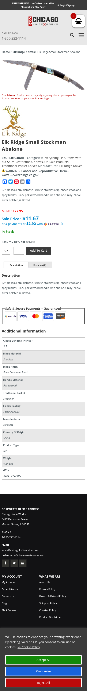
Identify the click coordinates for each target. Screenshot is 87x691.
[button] (43, 224)
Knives (38, 162)
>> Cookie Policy (29, 647)
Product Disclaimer (50, 617)
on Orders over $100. (33, 3)
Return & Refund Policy (52, 596)
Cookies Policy (47, 610)
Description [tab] (16, 265)
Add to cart (38, 250)
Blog (4, 603)
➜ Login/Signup (66, 5)
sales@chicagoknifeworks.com (20, 550)
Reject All (43, 683)
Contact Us (8, 596)
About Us (44, 582)
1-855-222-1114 (14, 38)
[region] (43, 659)
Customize (43, 671)
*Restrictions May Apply (33, 7)
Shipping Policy (48, 603)
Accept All (43, 660)
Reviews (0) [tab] (39, 265)
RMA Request (9, 610)
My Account (8, 582)
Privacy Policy (47, 589)
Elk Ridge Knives (24, 52)
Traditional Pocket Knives (19, 166)
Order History (10, 589)
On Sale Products (56, 162)
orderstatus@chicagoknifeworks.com (23, 555)
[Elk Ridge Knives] (14, 136)
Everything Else (54, 158)
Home (6, 52)
